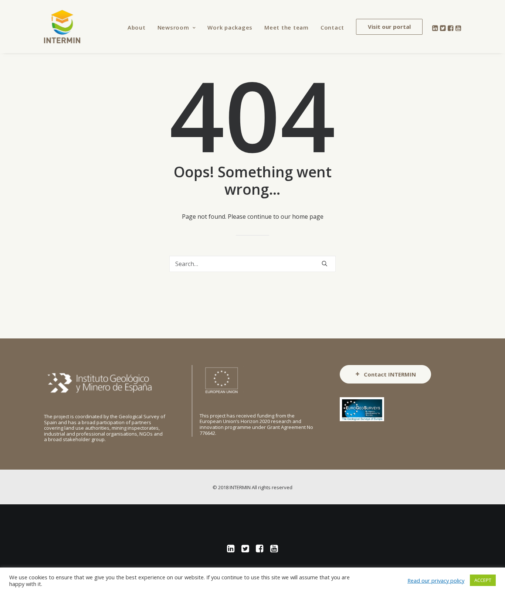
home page (307, 216)
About (137, 27)
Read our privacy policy (435, 580)
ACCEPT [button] (482, 580)
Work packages (230, 27)
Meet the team (286, 27)
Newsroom (173, 27)
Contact (332, 27)
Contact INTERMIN (390, 374)
